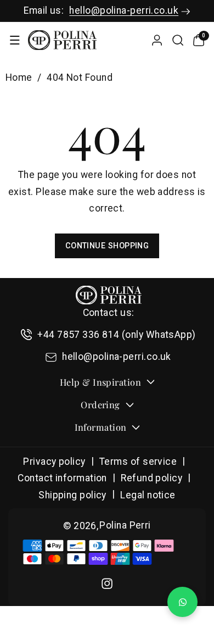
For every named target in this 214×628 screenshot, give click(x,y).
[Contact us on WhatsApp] (182, 602)
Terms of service (138, 461)
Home (18, 77)
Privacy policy (54, 461)
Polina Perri (124, 525)
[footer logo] (109, 295)
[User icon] (157, 40)
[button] (14, 40)
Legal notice (147, 495)
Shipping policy (72, 495)
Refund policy (151, 478)
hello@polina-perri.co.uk (123, 10)
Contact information (62, 478)
